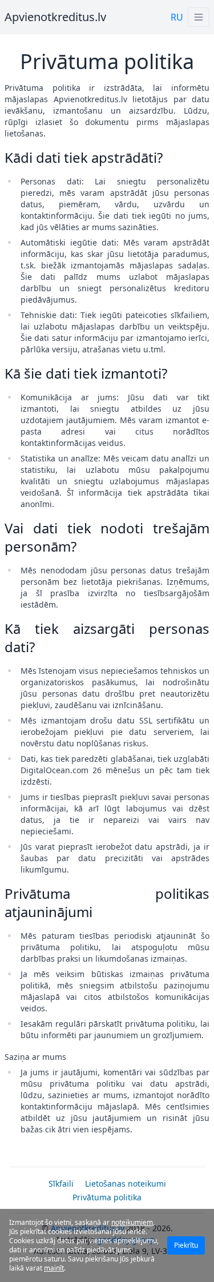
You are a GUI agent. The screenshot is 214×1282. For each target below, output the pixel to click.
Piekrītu (186, 1245)
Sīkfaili (61, 1183)
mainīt (54, 1268)
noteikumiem (132, 1222)
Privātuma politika (107, 1197)
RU (177, 17)
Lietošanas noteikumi (125, 1183)
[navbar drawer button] (198, 17)
